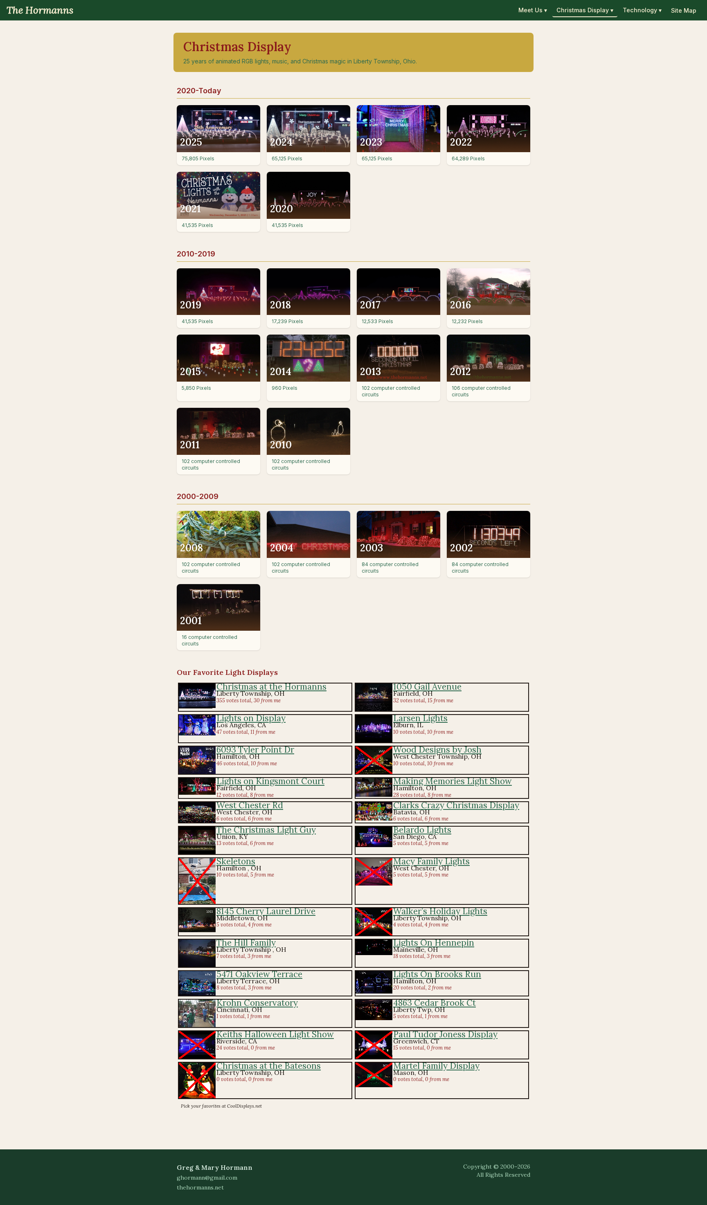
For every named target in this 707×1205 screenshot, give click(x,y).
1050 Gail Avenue (427, 686)
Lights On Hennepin (433, 942)
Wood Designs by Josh (437, 749)
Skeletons (235, 861)
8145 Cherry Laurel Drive (265, 911)
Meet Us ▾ (532, 10)
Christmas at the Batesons (268, 1065)
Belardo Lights (422, 829)
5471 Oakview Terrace (259, 974)
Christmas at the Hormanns (271, 686)
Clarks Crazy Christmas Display (456, 805)
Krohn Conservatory (257, 1002)
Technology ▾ (642, 10)
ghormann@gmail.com (207, 1177)
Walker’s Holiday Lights (440, 911)
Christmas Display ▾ (584, 10)
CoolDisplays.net (244, 1106)
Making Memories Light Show (452, 781)
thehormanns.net (200, 1187)
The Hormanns (40, 10)
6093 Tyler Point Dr (255, 749)
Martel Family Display (436, 1065)
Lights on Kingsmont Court (270, 781)
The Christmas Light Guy (266, 829)
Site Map (683, 10)
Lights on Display (251, 718)
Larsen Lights (420, 718)
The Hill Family (246, 942)
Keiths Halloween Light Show (275, 1034)
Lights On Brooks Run (437, 974)
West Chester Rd (249, 805)
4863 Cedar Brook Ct (434, 1002)
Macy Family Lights (431, 861)
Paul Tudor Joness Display (445, 1034)
